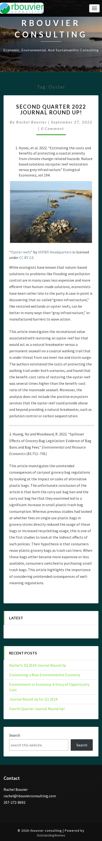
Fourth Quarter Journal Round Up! (37, 708)
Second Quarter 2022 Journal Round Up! (51, 109)
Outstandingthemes (51, 835)
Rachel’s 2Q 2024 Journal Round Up (37, 665)
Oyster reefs (21, 252)
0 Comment (52, 128)
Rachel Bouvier (31, 122)
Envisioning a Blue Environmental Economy (44, 674)
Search (14, 735)
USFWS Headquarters (55, 252)
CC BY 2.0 (26, 257)
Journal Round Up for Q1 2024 (33, 699)
